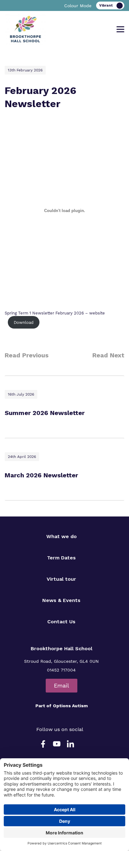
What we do (61, 536)
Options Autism (70, 705)
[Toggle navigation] (120, 29)
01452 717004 (61, 669)
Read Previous (27, 355)
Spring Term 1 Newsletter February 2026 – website (55, 313)
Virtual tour (61, 579)
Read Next (108, 355)
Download (24, 322)
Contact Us (61, 622)
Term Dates (61, 558)
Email (61, 685)
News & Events (61, 600)
